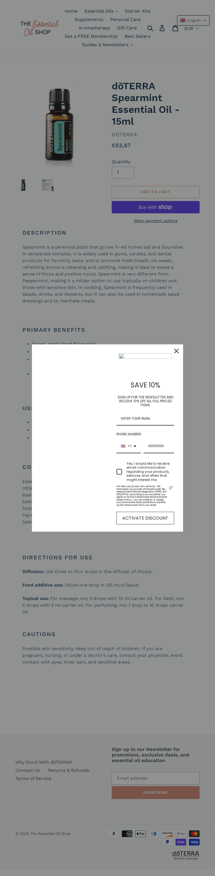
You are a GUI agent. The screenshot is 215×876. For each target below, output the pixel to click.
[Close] (176, 351)
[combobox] (128, 446)
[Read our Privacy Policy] (170, 487)
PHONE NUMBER (128, 434)
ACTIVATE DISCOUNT (145, 518)
